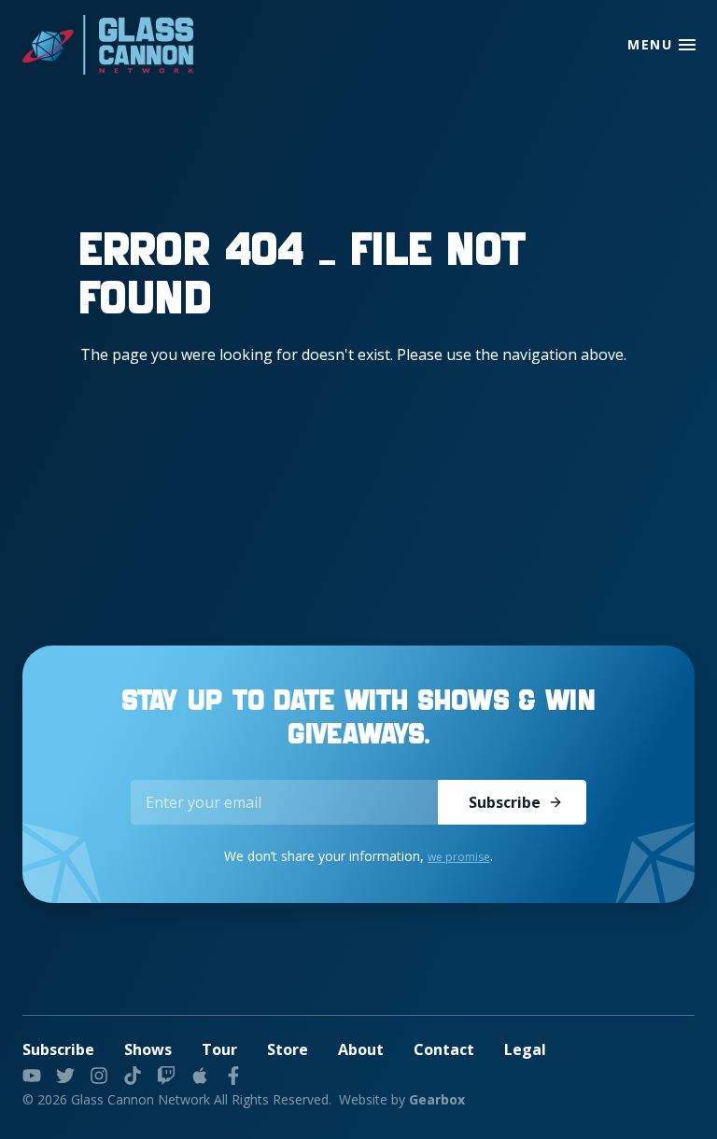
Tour (219, 1049)
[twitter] (65, 1075)
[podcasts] (199, 1075)
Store (287, 1049)
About (361, 1049)
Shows (148, 1049)
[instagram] (99, 1075)
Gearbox (437, 1099)
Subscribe (505, 802)
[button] (687, 44)
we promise (459, 857)
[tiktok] (132, 1075)
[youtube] (31, 1075)
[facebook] (233, 1075)
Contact (444, 1049)
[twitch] (166, 1075)
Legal (525, 1049)
